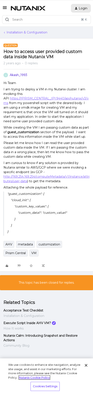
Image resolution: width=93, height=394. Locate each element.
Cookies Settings (45, 386)
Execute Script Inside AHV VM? (27, 323)
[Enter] (7, 19)
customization (49, 244)
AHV (8, 244)
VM (34, 253)
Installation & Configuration (26, 32)
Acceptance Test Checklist (23, 310)
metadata (25, 244)
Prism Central (15, 253)
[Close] (86, 365)
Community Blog (16, 346)
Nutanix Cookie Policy (34, 377)
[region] (46, 376)
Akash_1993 (18, 75)
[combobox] (46, 19)
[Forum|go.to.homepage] (28, 8)
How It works (13, 328)
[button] (4, 9)
